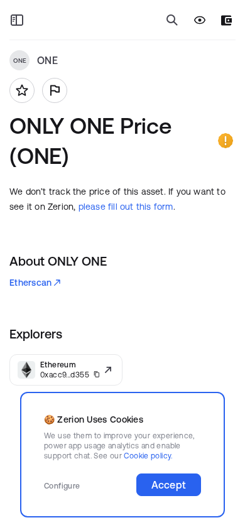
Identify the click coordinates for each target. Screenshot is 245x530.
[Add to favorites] (22, 90)
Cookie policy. (148, 456)
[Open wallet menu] (226, 20)
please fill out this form (126, 207)
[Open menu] (17, 20)
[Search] (172, 20)
